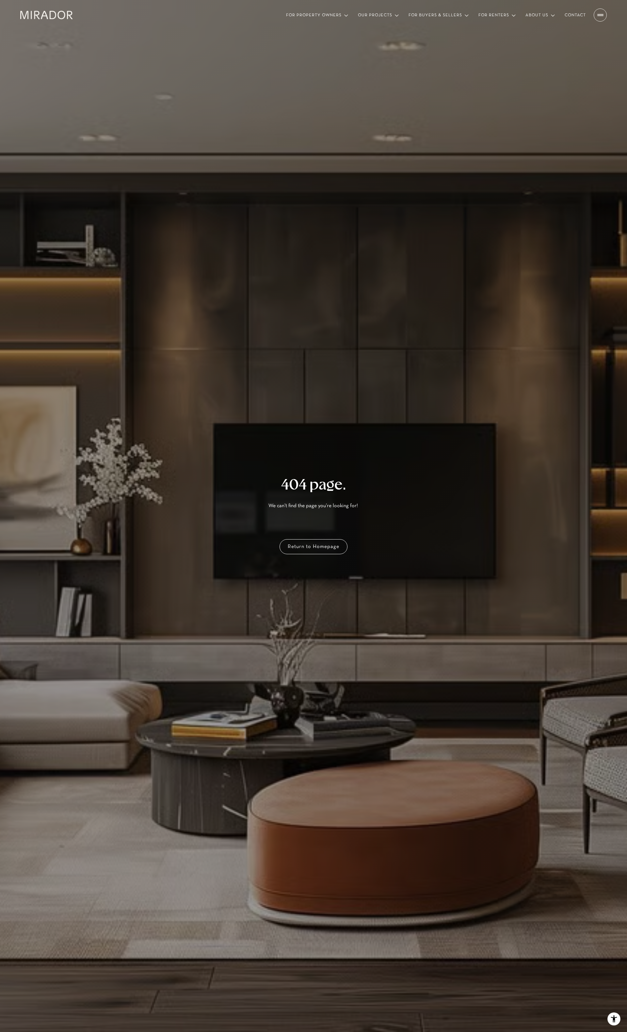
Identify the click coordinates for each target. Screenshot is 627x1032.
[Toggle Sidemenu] (600, 15)
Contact (575, 15)
